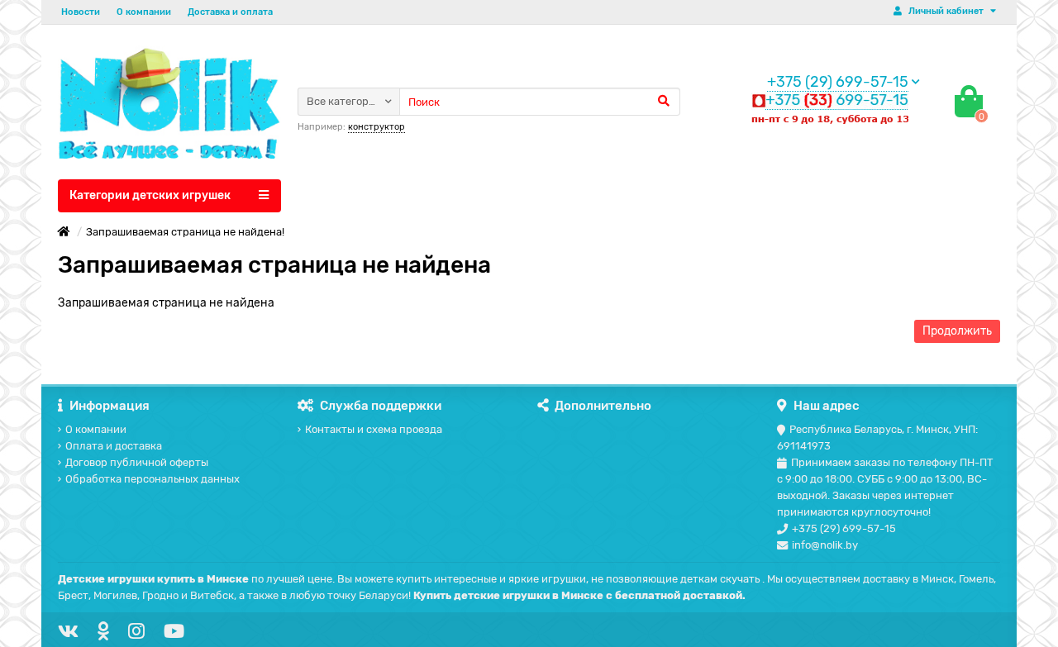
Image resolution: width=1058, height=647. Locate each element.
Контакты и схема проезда (373, 429)
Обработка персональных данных (152, 479)
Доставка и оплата (230, 12)
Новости (80, 12)
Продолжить (957, 331)
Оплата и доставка (113, 446)
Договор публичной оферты (136, 462)
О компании (144, 12)
